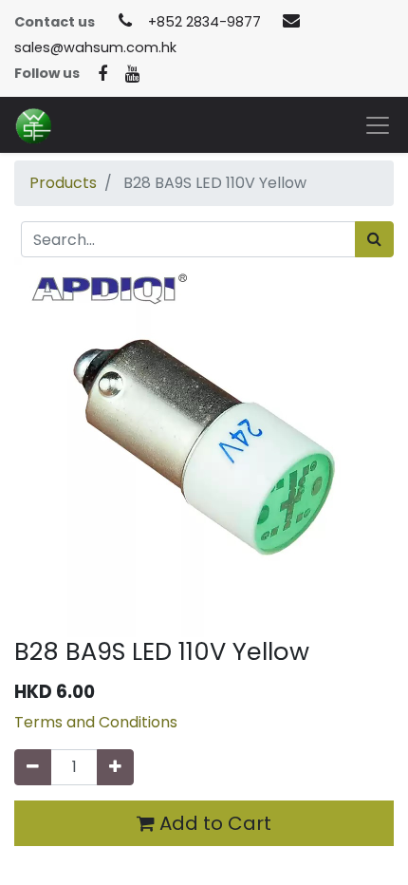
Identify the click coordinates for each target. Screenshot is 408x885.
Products (63, 183)
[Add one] (115, 767)
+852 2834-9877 (204, 21)
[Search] (374, 239)
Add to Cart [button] (213, 823)
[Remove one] (32, 767)
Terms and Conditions (95, 722)
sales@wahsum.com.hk (95, 47)
